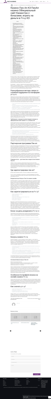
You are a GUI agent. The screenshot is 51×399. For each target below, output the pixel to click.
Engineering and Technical (18, 385)
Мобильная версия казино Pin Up (17, 67)
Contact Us (4, 382)
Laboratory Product (17, 382)
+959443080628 (43, 387)
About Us (4, 381)
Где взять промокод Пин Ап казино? (18, 71)
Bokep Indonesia (25, 396)
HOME (30, 1)
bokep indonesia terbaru (29, 396)
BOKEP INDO (32, 387)
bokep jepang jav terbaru (45, 396)
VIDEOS (44, 1)
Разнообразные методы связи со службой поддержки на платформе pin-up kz (18, 24)
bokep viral (39, 396)
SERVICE (41, 1)
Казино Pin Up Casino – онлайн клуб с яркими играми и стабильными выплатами (17, 41)
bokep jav (42, 396)
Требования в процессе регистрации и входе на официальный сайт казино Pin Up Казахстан (18, 27)
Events (27, 384)
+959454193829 (43, 385)
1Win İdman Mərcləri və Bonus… (15, 322)
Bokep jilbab (33, 396)
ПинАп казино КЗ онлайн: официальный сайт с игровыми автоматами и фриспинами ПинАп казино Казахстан (18, 45)
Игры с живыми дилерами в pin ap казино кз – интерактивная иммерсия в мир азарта (18, 62)
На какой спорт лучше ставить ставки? (18, 48)
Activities (27, 380)
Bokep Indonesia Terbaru (6, 387)
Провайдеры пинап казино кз (17, 47)
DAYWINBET (21, 387)
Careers (27, 382)
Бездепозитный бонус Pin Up (17, 64)
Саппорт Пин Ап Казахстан (16, 63)
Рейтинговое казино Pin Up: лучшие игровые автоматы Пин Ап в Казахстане (17, 59)
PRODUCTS (36, 1)
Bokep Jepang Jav (11, 387)
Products (4, 384)
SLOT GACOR (29, 387)
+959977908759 (43, 386)
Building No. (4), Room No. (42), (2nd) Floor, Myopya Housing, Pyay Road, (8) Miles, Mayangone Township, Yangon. (44, 382)
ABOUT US (33, 1)
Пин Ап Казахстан (15, 43)
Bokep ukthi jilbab (15, 387)
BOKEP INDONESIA (36, 387)
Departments (5, 385)
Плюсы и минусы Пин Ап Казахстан (18, 68)
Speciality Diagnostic (17, 381)
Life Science (16, 384)
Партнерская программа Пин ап (17, 29)
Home (4, 380)
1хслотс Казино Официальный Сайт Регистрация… (24, 323)
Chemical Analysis (17, 380)
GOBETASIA (18, 387)
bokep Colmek (36, 396)
